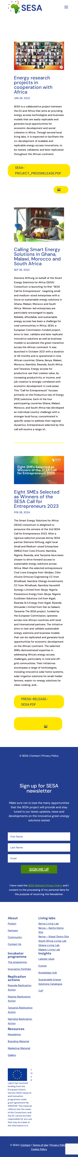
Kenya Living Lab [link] (48, 923)
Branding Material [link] (18, 1041)
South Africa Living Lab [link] (52, 940)
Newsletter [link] (14, 1034)
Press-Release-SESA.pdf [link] (34, 702)
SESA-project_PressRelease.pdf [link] (38, 170)
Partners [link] (13, 930)
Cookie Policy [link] (39, 1149)
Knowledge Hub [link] (47, 972)
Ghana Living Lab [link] (48, 945)
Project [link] (12, 923)
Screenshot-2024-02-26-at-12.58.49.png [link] (39, 724)
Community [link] (15, 937)
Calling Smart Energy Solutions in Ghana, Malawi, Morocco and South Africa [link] (37, 256)
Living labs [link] (47, 918)
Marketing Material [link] (19, 1048)
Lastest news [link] (46, 958)
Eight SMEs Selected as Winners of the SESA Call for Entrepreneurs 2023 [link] (36, 499)
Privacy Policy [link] (58, 1145)
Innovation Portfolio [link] (19, 969)
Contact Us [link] (14, 944)
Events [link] (42, 965)
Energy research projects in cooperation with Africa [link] (33, 85)
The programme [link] (17, 962)
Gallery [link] (12, 1055)
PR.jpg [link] (63, 189)
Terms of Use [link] (40, 1145)
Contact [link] (26, 1145)
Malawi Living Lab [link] (49, 949)
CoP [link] (40, 990)
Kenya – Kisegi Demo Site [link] (53, 936)
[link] (39, 869)
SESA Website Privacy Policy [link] (45, 885)
